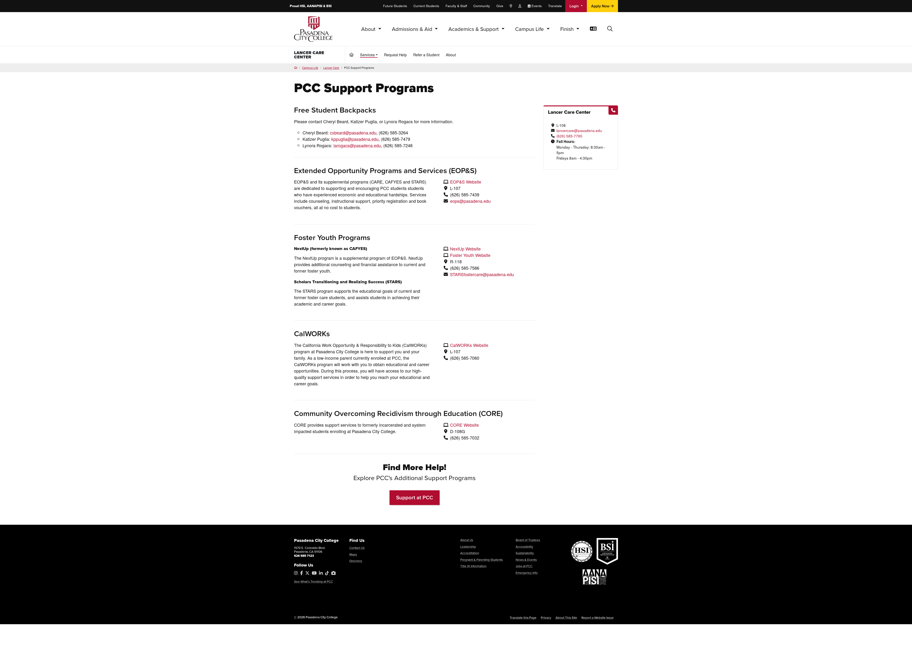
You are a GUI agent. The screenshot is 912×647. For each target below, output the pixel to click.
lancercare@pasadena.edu (579, 130)
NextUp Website (465, 249)
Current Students (426, 6)
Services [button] (367, 54)
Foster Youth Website (470, 255)
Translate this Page (523, 617)
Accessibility (524, 546)
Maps (353, 554)
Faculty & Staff (456, 6)
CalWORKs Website (469, 345)
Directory (355, 560)
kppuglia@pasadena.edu (355, 139)
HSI (302, 6)
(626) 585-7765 (569, 135)
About (451, 54)
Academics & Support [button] (474, 29)
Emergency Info (527, 572)
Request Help (395, 54)
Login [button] (575, 6)
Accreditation (469, 553)
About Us (466, 540)
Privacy (546, 617)
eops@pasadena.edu (470, 201)
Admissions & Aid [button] (413, 29)
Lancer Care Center (309, 55)
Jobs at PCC (524, 566)
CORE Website (464, 425)
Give (499, 6)
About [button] (369, 29)
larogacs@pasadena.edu (357, 145)
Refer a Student (426, 54)
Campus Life (310, 68)
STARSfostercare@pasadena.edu (482, 274)
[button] (610, 29)
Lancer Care (331, 68)
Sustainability (525, 553)
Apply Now (600, 6)
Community (481, 6)
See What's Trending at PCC (313, 581)
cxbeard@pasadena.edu (353, 132)
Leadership (468, 546)
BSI (329, 6)
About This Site (566, 617)
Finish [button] (567, 29)
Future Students (395, 6)
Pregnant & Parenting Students (481, 559)
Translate (555, 6)
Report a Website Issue (597, 617)
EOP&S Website (465, 182)
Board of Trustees (528, 540)
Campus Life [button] (530, 29)
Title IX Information (473, 566)
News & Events (526, 559)
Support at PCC (414, 497)
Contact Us (357, 547)
